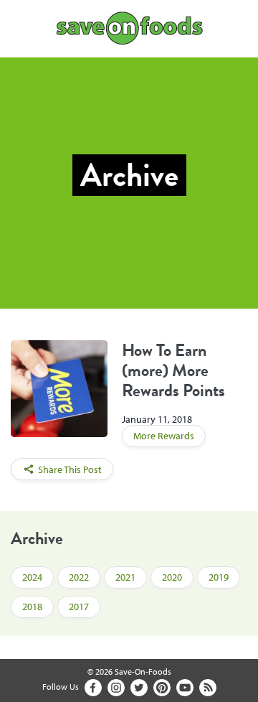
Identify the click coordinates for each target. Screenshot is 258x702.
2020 (172, 577)
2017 (79, 606)
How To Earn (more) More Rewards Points (173, 370)
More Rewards (163, 435)
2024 (32, 577)
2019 (219, 577)
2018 (32, 606)
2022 (79, 577)
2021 (125, 577)
